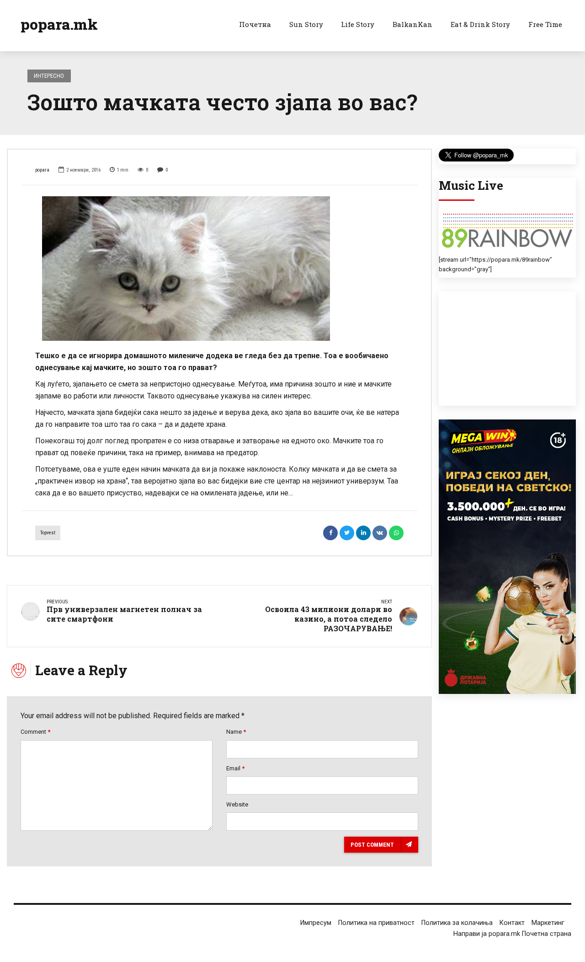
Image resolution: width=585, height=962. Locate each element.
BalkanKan (412, 24)
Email (235, 768)
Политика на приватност (376, 923)
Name (236, 731)
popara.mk (59, 24)
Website (237, 804)
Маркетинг (548, 923)
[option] (219, 268)
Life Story (357, 24)
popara (42, 170)
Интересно (49, 75)
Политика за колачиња (457, 923)
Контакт (512, 923)
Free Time (545, 24)
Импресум (315, 923)
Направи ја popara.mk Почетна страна (512, 934)
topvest (47, 533)
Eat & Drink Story (480, 24)
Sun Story (306, 24)
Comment (35, 731)
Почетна (255, 24)
